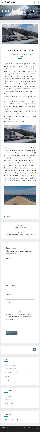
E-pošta (9, 294)
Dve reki (7, 376)
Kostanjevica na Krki (11, 372)
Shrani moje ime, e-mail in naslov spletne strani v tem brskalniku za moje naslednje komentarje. (19, 316)
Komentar (9, 258)
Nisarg (36, 428)
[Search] (34, 349)
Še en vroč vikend (10, 365)
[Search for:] (20, 349)
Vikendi (8, 216)
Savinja (7, 380)
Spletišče (9, 303)
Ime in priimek (11, 285)
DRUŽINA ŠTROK (8, 2)
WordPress (24, 428)
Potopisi (8, 396)
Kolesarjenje (9, 403)
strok (27, 54)
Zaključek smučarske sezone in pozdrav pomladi (20, 234)
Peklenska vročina (11, 369)
